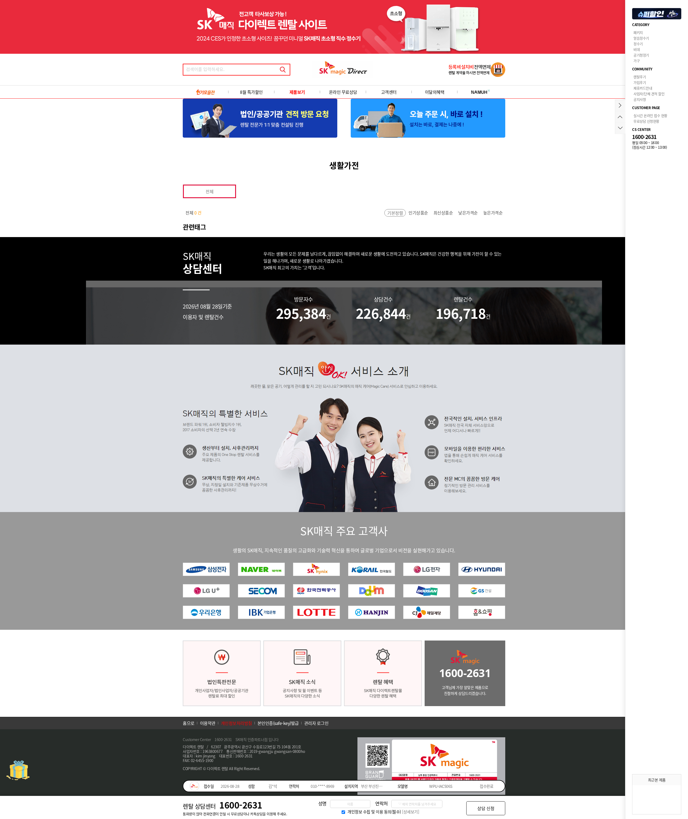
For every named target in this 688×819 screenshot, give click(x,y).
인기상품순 (418, 212)
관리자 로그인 (316, 723)
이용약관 (208, 723)
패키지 (638, 32)
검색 (283, 69)
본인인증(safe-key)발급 (278, 723)
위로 (620, 117)
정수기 (638, 43)
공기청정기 (641, 55)
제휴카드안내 (642, 88)
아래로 (620, 128)
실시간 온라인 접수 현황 (650, 115)
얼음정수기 (641, 38)
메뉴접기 (620, 105)
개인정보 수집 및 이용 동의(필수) (374, 812)
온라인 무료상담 (343, 92)
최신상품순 (443, 212)
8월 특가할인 (251, 92)
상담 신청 (485, 808)
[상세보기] (410, 812)
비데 (636, 49)
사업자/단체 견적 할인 (648, 93)
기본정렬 (395, 213)
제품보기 (297, 92)
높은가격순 (493, 212)
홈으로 (189, 723)
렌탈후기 (639, 76)
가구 (636, 60)
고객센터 (389, 92)
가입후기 (639, 82)
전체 (209, 191)
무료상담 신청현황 (646, 121)
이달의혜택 (435, 92)
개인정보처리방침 (236, 723)
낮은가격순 (468, 212)
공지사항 (639, 99)
